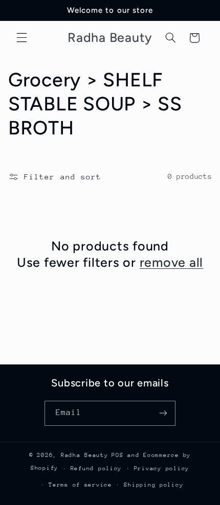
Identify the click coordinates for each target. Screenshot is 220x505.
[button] (21, 38)
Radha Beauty (84, 455)
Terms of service (80, 484)
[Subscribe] (163, 413)
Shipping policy (153, 484)
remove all (172, 262)
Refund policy (96, 468)
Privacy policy (161, 468)
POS (117, 455)
